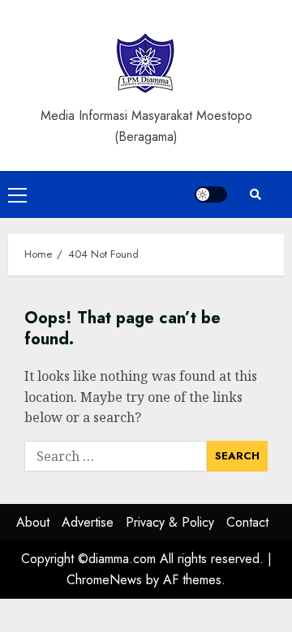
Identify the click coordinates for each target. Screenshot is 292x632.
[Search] (255, 194)
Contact (247, 522)
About (32, 522)
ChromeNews (104, 579)
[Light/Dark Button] (211, 194)
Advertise (88, 522)
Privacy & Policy (170, 522)
